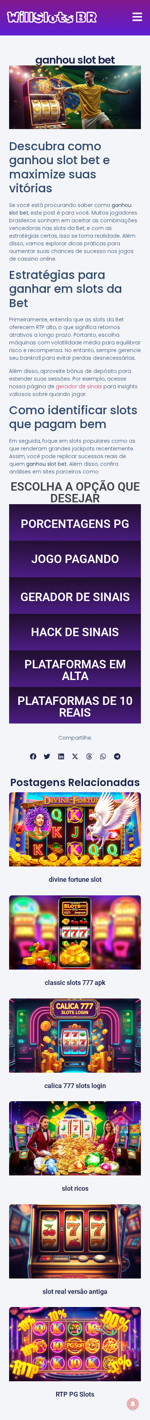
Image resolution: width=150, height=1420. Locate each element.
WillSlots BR (51, 17)
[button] (33, 756)
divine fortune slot (75, 879)
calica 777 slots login (75, 1085)
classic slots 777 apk (75, 982)
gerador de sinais (79, 386)
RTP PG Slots (75, 1394)
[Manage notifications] (133, 1404)
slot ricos (75, 1188)
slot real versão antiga (75, 1291)
